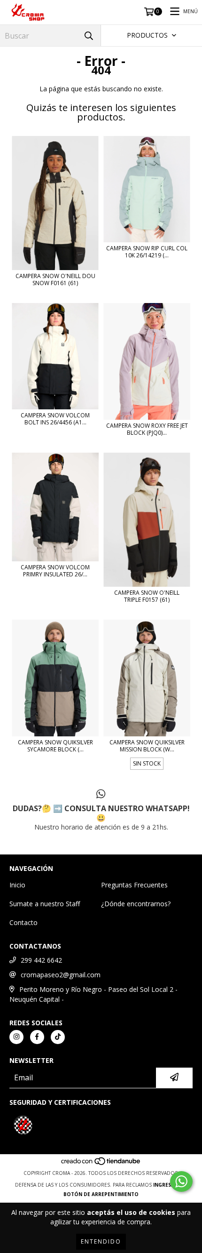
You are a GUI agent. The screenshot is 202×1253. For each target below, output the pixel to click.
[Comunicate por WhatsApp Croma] (181, 1181)
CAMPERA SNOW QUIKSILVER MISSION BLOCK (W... (147, 746)
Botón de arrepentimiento (101, 1194)
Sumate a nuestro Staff (44, 903)
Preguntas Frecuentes (134, 884)
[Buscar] (88, 35)
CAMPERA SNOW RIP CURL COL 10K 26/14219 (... (146, 252)
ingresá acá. (170, 1184)
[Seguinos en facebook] (37, 1037)
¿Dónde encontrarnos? (136, 903)
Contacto (23, 922)
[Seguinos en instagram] (16, 1037)
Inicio (17, 884)
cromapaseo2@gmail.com (61, 974)
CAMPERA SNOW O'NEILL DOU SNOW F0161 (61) (55, 279)
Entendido (101, 1241)
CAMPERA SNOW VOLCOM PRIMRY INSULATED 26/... (55, 571)
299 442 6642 (41, 960)
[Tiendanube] (101, 1163)
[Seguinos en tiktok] (58, 1037)
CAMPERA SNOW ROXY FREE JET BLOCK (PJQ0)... (147, 429)
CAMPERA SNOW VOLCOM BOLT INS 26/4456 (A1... (55, 419)
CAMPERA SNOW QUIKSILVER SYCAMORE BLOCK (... (55, 746)
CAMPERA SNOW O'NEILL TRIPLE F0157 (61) (146, 596)
